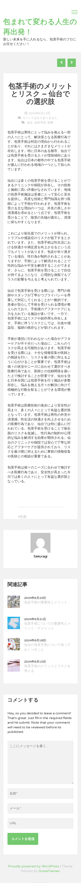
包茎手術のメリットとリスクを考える (47, 666)
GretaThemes (49, 871)
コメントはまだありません (39, 117)
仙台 (30, 122)
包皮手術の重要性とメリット (45, 600)
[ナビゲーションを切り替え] (74, 12)
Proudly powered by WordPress (33, 866)
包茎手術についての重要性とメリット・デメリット (47, 623)
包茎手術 (40, 122)
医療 (50, 122)
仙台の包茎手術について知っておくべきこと (47, 645)
